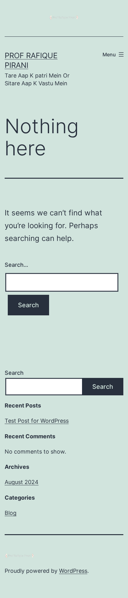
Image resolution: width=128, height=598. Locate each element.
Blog (10, 513)
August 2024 (22, 482)
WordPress (73, 570)
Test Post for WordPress (37, 420)
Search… (16, 264)
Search (14, 373)
